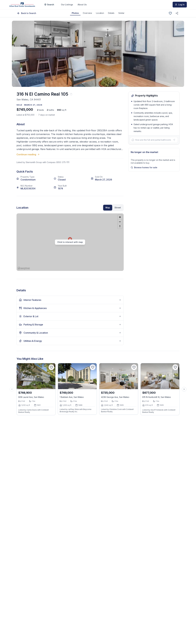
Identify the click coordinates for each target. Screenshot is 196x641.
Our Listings (67, 4)
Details (111, 13)
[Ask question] (174, 140)
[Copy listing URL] (176, 13)
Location (100, 13)
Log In (181, 4)
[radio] (107, 208)
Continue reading (26, 154)
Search (50, 4)
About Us (82, 4)
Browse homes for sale (145, 167)
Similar (121, 13)
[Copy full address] (71, 94)
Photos (75, 13)
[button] (70, 242)
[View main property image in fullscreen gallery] (98, 54)
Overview (87, 13)
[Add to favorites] (170, 13)
